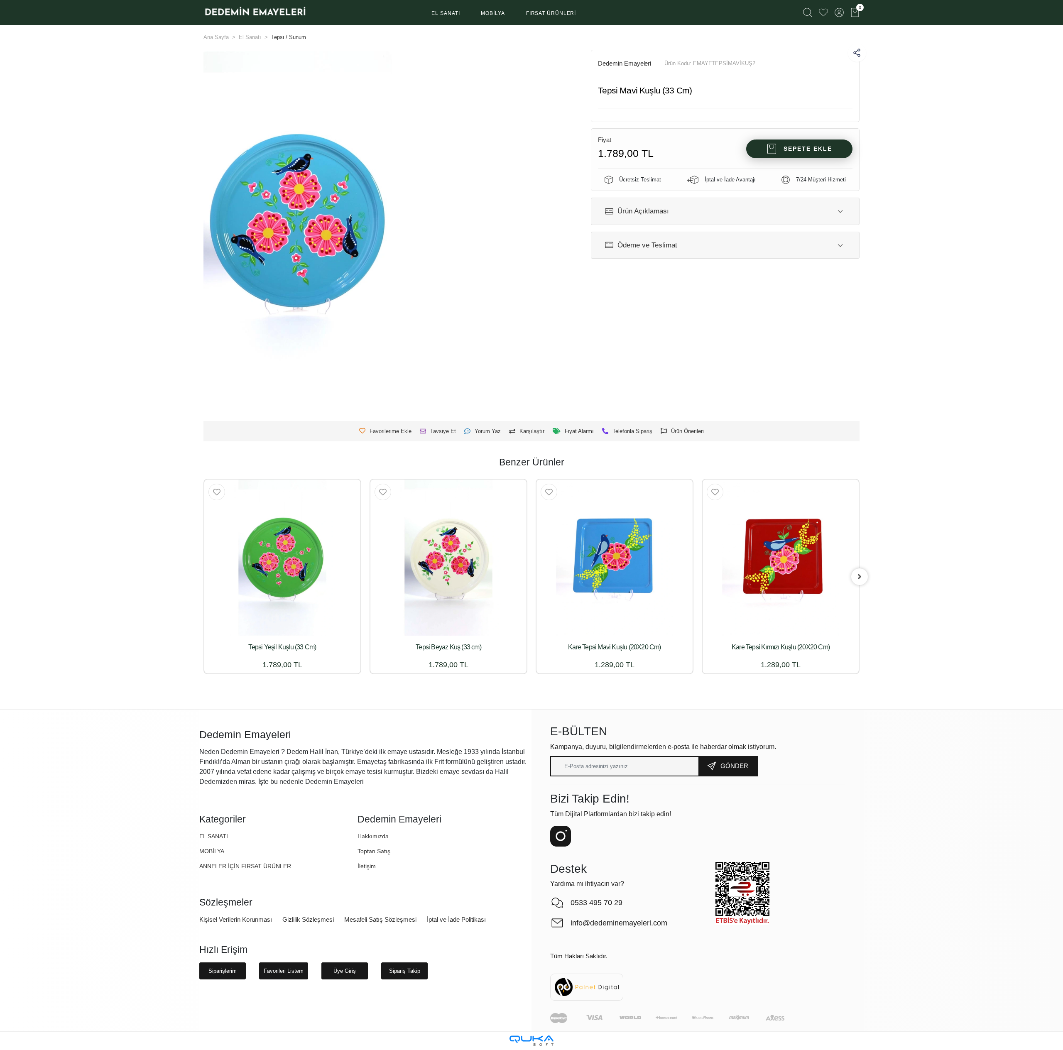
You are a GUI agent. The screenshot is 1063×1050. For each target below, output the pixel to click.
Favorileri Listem (284, 971)
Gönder (734, 765)
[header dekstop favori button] (823, 12)
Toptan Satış (374, 851)
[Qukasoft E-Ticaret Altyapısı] (531, 1040)
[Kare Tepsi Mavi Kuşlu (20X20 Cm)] (614, 558)
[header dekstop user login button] (839, 12)
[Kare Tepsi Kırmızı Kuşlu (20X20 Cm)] (781, 558)
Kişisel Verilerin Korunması (235, 919)
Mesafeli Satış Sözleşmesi (380, 919)
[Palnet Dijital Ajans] (586, 987)
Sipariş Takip (404, 971)
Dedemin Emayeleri (624, 63)
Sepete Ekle (808, 148)
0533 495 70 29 (596, 902)
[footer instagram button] (560, 836)
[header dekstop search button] (807, 12)
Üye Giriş (344, 971)
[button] (445, 13)
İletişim (367, 866)
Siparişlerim (222, 971)
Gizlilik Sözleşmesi (308, 919)
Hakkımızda (373, 836)
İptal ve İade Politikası (456, 919)
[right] (859, 577)
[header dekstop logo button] (254, 12)
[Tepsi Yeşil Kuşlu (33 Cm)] (282, 558)
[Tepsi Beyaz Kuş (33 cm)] (448, 558)
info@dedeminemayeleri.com (619, 923)
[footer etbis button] (742, 893)
